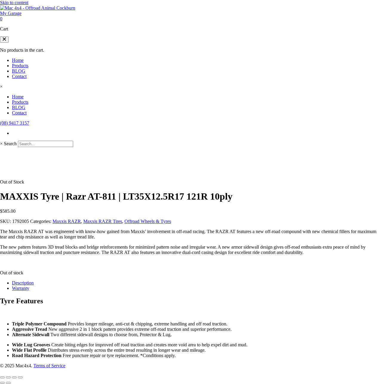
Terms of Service (49, 365)
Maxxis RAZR (67, 221)
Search (10, 143)
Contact (19, 76)
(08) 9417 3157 (14, 123)
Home (18, 60)
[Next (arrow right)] (8, 383)
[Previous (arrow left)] (2, 383)
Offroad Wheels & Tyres (147, 221)
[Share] (14, 377)
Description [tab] (23, 282)
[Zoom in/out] (2, 377)
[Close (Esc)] (20, 377)
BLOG (18, 71)
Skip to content (14, 2)
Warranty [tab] (20, 288)
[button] (4, 39)
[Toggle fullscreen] (8, 377)
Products (20, 65)
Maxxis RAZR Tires (102, 221)
